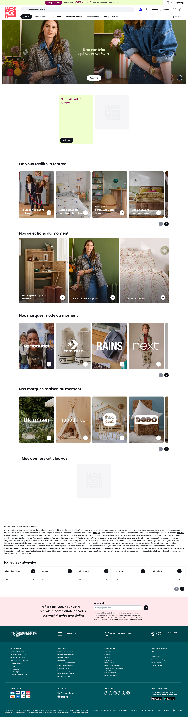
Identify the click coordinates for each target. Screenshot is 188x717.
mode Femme (121, 543)
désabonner (126, 617)
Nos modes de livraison (65, 652)
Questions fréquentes (17, 652)
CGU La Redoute (122, 710)
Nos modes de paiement (65, 654)
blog (175, 548)
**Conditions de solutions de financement (57, 713)
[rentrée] (94, 52)
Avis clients (133, 710)
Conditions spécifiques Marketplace (28, 710)
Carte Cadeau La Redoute (66, 663)
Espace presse (109, 663)
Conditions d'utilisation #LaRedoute (150, 710)
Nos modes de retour (64, 657)
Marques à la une (111, 17)
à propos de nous (110, 648)
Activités (107, 657)
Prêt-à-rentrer (41, 17)
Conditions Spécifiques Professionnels (104, 710)
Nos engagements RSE (112, 665)
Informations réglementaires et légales (79, 710)
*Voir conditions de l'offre (104, 613)
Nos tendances (93, 17)
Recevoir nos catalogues (65, 674)
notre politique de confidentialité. (128, 619)
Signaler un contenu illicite (19, 660)
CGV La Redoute (9, 710)
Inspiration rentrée (74, 17)
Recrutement (108, 660)
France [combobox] (178, 710)
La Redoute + (61, 660)
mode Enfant (149, 543)
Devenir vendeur (156, 663)
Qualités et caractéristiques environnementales (113, 669)
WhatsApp (15, 669)
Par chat (15, 666)
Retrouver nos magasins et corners (69, 671)
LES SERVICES (61, 648)
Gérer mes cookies (21, 713)
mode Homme (134, 543)
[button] (180, 9)
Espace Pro (176, 17)
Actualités (107, 652)
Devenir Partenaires (110, 675)
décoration (25, 535)
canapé (96, 533)
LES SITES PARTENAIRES (159, 648)
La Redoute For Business (65, 665)
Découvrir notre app (63, 676)
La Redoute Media (63, 668)
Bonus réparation (110, 673)
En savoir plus (172, 694)
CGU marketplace (157, 665)
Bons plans (56, 17)
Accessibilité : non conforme (80, 713)
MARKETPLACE (156, 656)
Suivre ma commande (18, 654)
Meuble (180, 533)
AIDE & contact (15, 648)
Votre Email (99, 603)
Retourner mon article (17, 657)
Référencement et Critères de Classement (53, 710)
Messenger (15, 672)
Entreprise (107, 654)
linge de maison (10, 535)
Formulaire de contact (19, 674)
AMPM (153, 652)
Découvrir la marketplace (159, 660)
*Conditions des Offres (35, 713)
